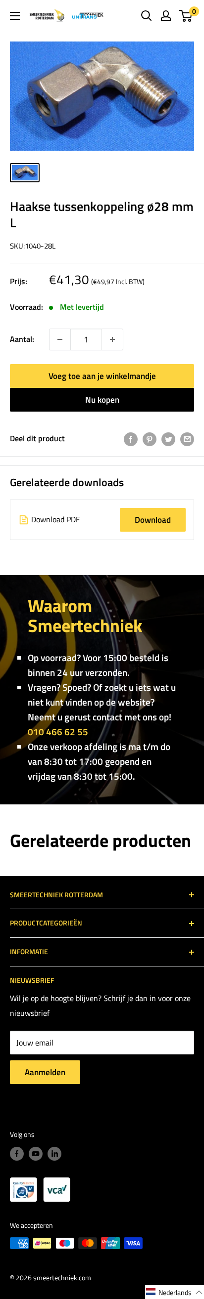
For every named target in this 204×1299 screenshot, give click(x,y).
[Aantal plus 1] (60, 339)
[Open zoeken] (146, 15)
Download (153, 519)
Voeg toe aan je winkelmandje (102, 376)
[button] (174, 1292)
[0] (186, 16)
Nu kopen (102, 399)
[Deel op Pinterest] (149, 438)
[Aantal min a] (112, 339)
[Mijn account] (166, 15)
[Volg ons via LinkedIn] (54, 1153)
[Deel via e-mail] (187, 438)
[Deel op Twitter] (168, 438)
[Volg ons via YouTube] (36, 1153)
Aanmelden (45, 1072)
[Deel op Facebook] (131, 438)
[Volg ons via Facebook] (17, 1153)
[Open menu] (15, 16)
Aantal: (22, 339)
